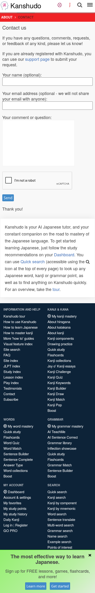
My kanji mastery (64, 316)
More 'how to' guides (18, 338)
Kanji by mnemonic (61, 508)
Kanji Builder (57, 388)
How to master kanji (18, 332)
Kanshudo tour (14, 316)
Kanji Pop (55, 404)
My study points (14, 508)
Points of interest (60, 547)
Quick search (33, 261)
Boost (52, 410)
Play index (11, 382)
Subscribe (10, 399)
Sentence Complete (18, 459)
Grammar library (60, 442)
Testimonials (12, 388)
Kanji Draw (56, 393)
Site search (11, 349)
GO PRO (10, 530)
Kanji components (61, 338)
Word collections (15, 470)
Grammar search (60, 530)
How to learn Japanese (20, 327)
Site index (10, 360)
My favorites (12, 502)
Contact (9, 393)
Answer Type (13, 464)
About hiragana (59, 321)
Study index (12, 371)
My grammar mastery (67, 426)
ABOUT (7, 17)
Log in (7, 525)
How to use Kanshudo (19, 321)
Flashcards (56, 354)
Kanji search (57, 497)
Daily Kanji (11, 519)
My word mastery (20, 426)
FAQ (6, 354)
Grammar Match (60, 464)
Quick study (56, 349)
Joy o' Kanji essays (61, 366)
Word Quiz (11, 442)
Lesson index (13, 377)
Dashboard (64, 254)
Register (21, 525)
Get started (60, 586)
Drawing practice (60, 343)
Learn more (36, 586)
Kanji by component (62, 502)
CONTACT (26, 17)
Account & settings (17, 497)
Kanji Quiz (55, 377)
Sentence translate (61, 519)
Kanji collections (59, 360)
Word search (57, 513)
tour (56, 289)
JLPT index (11, 366)
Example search (59, 541)
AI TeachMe (56, 431)
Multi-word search (61, 525)
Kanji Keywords (59, 382)
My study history (15, 513)
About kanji (56, 332)
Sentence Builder (16, 453)
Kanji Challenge (59, 371)
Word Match (12, 448)
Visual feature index (18, 343)
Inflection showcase (62, 448)
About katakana (59, 327)
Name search (57, 536)
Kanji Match (56, 399)
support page (37, 59)
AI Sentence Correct (63, 437)
